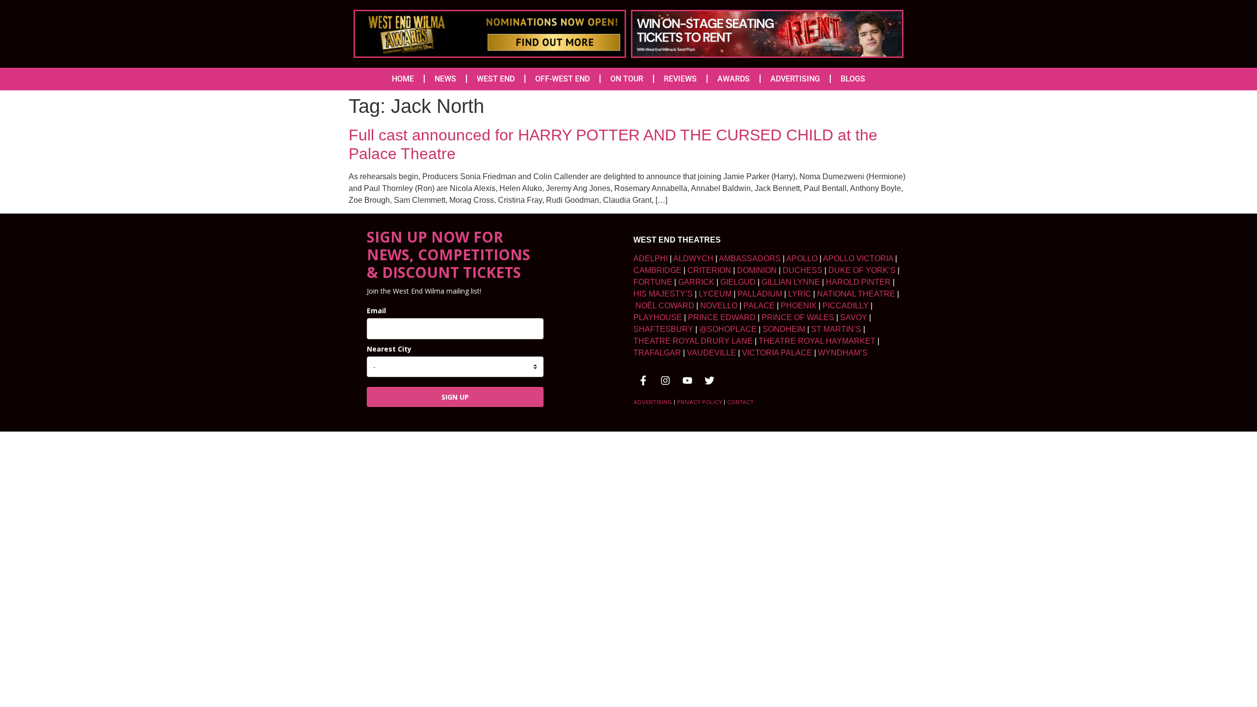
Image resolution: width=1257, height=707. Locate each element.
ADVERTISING (795, 78)
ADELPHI (650, 258)
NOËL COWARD (664, 305)
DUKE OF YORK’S (862, 270)
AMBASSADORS (750, 258)
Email (376, 310)
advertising (652, 402)
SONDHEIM (784, 329)
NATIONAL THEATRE (856, 294)
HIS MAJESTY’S (663, 294)
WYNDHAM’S (843, 353)
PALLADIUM (760, 294)
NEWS (445, 78)
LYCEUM (715, 294)
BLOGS (853, 78)
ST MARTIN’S (836, 329)
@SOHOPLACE (728, 329)
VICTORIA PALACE (777, 353)
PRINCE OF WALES (798, 317)
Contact (740, 402)
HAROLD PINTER (858, 282)
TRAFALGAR (657, 353)
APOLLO (802, 258)
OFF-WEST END (562, 78)
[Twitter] (709, 380)
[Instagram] (665, 380)
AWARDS (733, 78)
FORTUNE (652, 282)
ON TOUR (626, 78)
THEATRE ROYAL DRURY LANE (693, 341)
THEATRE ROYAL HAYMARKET (817, 341)
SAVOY (853, 317)
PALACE (759, 305)
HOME (403, 78)
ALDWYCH (693, 258)
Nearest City (389, 349)
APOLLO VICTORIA (858, 258)
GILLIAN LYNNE (791, 282)
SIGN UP (455, 397)
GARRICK (696, 282)
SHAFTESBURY (663, 329)
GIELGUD (738, 282)
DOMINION (757, 270)
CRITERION (709, 270)
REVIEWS (680, 78)
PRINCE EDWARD (722, 317)
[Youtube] (687, 380)
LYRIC (799, 294)
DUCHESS (802, 270)
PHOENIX (799, 305)
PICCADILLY (845, 305)
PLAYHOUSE (657, 317)
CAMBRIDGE (657, 270)
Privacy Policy (699, 402)
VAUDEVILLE (711, 353)
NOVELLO (719, 305)
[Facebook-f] (643, 380)
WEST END (496, 78)
